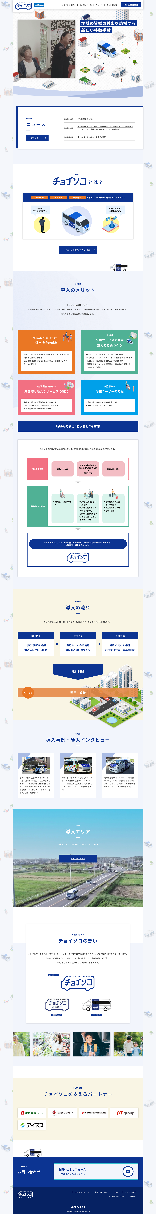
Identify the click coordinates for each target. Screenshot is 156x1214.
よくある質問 (112, 5)
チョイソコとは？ (68, 5)
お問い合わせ (133, 4)
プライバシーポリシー (116, 1196)
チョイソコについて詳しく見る (78, 250)
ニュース (99, 5)
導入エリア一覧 (86, 5)
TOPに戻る (39, 5)
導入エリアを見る (78, 858)
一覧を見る (33, 138)
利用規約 (133, 1196)
